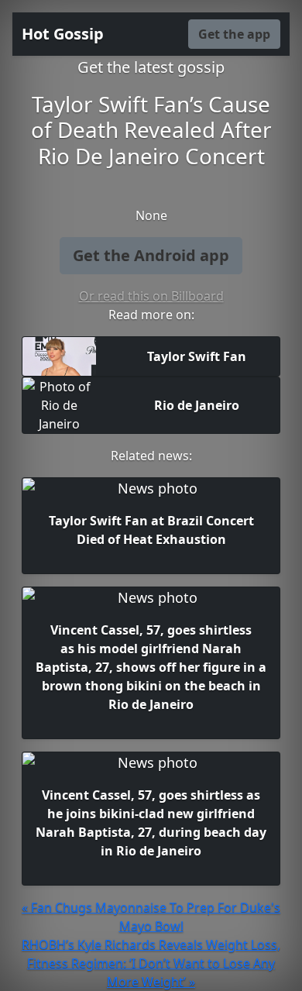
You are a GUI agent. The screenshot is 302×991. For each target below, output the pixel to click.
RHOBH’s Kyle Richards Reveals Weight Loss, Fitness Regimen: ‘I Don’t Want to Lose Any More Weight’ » (151, 963)
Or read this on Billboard (151, 296)
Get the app (234, 34)
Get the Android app (151, 255)
